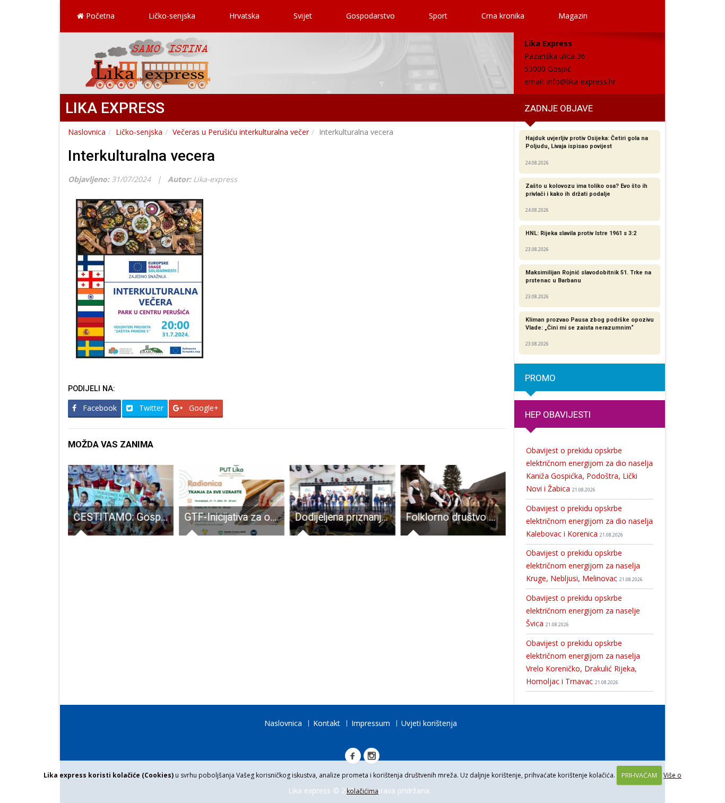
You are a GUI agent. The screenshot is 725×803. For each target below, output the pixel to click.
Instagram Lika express (371, 756)
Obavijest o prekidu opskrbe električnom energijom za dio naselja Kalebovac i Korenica (589, 521)
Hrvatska (244, 16)
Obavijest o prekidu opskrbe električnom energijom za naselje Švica (583, 610)
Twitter (150, 408)
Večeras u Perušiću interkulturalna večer (240, 132)
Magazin (573, 16)
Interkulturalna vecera (141, 156)
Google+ (203, 408)
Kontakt (326, 723)
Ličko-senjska (172, 16)
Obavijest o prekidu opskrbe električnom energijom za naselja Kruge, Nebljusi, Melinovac (584, 565)
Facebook (99, 408)
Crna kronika (502, 16)
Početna (99, 16)
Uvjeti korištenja (429, 723)
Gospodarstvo (370, 16)
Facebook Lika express (353, 756)
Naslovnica (87, 132)
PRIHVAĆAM (639, 775)
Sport (438, 16)
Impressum (370, 723)
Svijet (303, 16)
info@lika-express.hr (581, 81)
